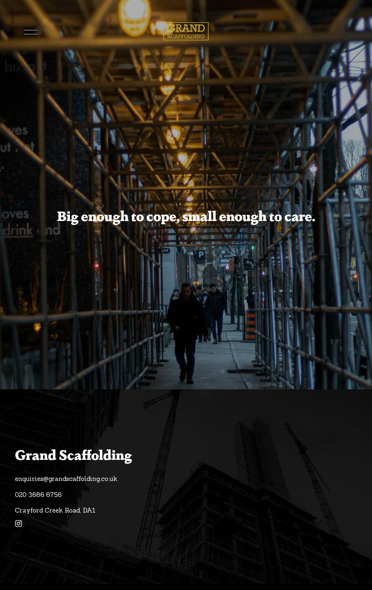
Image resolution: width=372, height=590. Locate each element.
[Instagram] (18, 523)
